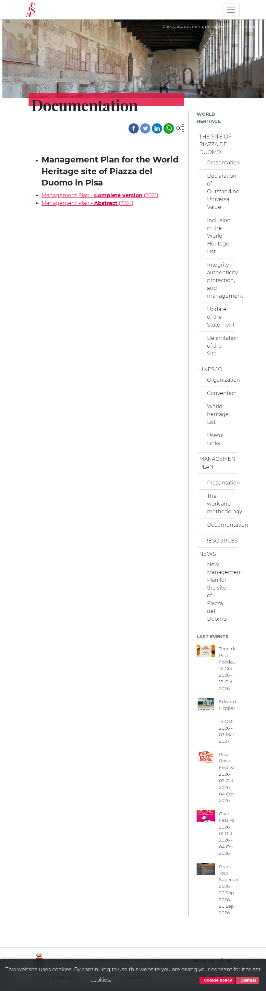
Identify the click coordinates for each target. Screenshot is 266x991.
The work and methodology (219, 504)
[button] (180, 128)
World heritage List (218, 414)
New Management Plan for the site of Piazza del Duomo (219, 591)
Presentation (219, 163)
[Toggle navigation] (231, 10)
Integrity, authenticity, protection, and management (219, 280)
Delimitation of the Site (219, 346)
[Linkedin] (157, 128)
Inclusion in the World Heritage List (219, 236)
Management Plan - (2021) (100, 195)
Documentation (219, 525)
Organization (219, 380)
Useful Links (215, 439)
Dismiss (247, 980)
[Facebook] (133, 128)
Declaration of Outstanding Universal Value (219, 191)
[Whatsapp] (168, 128)
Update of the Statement (219, 317)
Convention (219, 393)
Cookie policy (217, 980)
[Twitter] (145, 128)
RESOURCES (219, 541)
